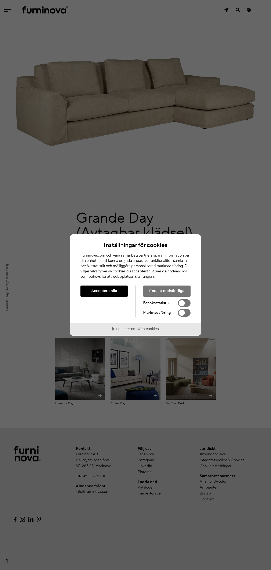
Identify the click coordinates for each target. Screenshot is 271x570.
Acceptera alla (104, 291)
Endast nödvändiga (166, 291)
